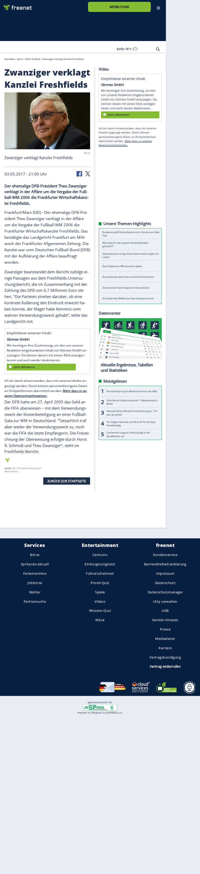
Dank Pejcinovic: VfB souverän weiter (122, 266)
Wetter (35, 592)
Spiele (100, 592)
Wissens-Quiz (100, 610)
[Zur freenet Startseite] (16, 5)
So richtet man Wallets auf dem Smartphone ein (128, 298)
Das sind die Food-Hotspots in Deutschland (125, 287)
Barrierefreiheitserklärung (165, 564)
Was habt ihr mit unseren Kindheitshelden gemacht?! (125, 244)
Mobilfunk (119, 6)
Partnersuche (35, 601)
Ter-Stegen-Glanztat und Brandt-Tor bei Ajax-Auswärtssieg (131, 423)
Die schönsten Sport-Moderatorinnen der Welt (132, 391)
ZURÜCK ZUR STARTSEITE (66, 480)
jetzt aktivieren (24, 367)
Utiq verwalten (165, 601)
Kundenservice (165, 555)
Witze (99, 620)
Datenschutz (165, 582)
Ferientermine (34, 573)
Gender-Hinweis (165, 620)
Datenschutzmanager (165, 592)
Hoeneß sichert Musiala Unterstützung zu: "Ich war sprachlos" (132, 412)
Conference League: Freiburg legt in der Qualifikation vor (128, 434)
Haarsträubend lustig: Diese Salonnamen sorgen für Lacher (130, 255)
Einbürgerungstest (100, 564)
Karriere (165, 648)
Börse (34, 555)
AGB (165, 610)
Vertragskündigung (165, 657)
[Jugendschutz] (100, 707)
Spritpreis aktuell (35, 564)
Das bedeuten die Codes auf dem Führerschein (128, 277)
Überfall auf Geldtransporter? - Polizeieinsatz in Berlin (132, 401)
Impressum (165, 573)
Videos (100, 601)
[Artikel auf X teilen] (87, 173)
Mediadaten (165, 638)
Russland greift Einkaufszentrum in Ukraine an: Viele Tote (130, 233)
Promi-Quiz (100, 582)
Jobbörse (34, 582)
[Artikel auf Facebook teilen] (80, 173)
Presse (165, 629)
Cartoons (100, 555)
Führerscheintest (100, 573)
